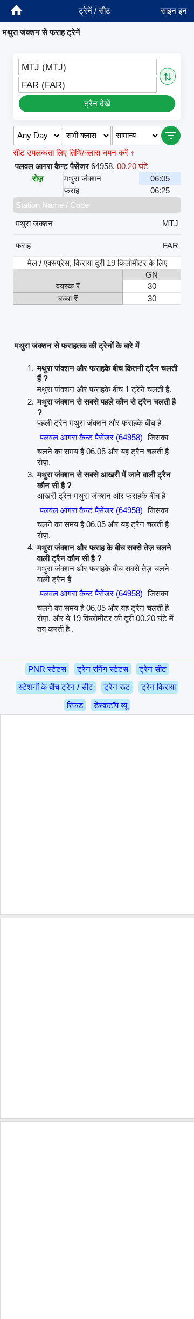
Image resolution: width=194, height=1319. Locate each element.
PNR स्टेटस (47, 669)
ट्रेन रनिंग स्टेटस (102, 669)
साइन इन (174, 10)
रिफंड (75, 705)
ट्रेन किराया (158, 686)
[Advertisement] (97, 814)
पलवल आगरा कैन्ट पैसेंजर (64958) (91, 437)
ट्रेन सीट (153, 669)
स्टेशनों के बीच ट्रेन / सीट (55, 686)
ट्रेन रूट (117, 686)
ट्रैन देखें (97, 103)
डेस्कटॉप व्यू (110, 705)
